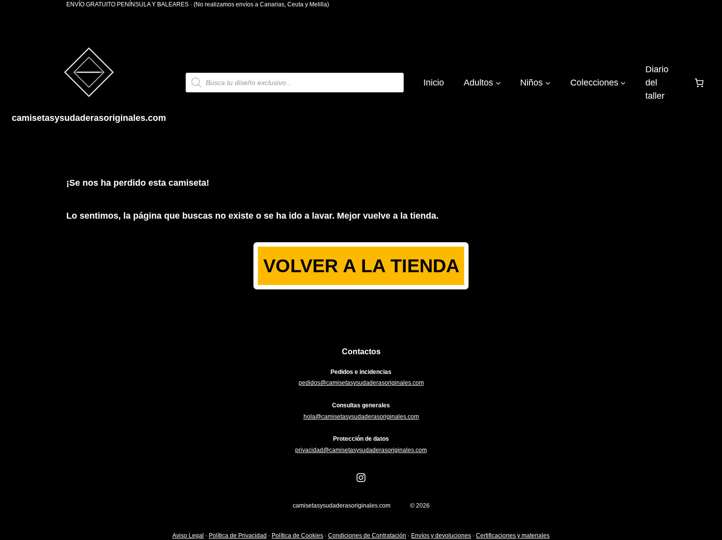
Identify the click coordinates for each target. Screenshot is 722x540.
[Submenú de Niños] (548, 82)
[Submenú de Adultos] (498, 82)
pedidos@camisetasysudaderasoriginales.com (361, 382)
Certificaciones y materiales (513, 535)
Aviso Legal (188, 535)
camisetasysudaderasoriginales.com (89, 118)
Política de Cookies (297, 535)
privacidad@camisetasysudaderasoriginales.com (361, 450)
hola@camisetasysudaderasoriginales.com (361, 416)
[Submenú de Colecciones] (623, 82)
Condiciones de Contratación (367, 535)
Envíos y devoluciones (441, 535)
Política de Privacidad (238, 535)
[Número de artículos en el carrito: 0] (699, 83)
